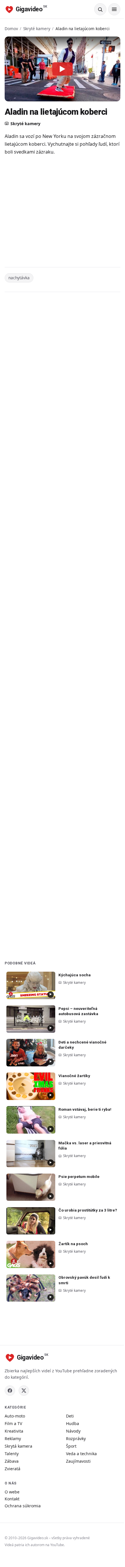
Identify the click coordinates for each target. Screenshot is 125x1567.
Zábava (12, 1461)
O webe (12, 1492)
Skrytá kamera (18, 1446)
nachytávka (19, 277)
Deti (70, 1416)
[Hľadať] (100, 9)
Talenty (12, 1453)
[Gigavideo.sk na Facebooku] (10, 1390)
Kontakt (12, 1499)
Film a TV (13, 1423)
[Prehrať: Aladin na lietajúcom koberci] (62, 69)
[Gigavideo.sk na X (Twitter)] (24, 1390)
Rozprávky (76, 1438)
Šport (71, 1446)
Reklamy (13, 1438)
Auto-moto (15, 1416)
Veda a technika (81, 1453)
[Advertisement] (62, 212)
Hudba (72, 1423)
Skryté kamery (36, 28)
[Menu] (114, 9)
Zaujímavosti (78, 1461)
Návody (73, 1431)
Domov (11, 28)
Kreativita (14, 1431)
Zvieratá (12, 1468)
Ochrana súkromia (23, 1505)
